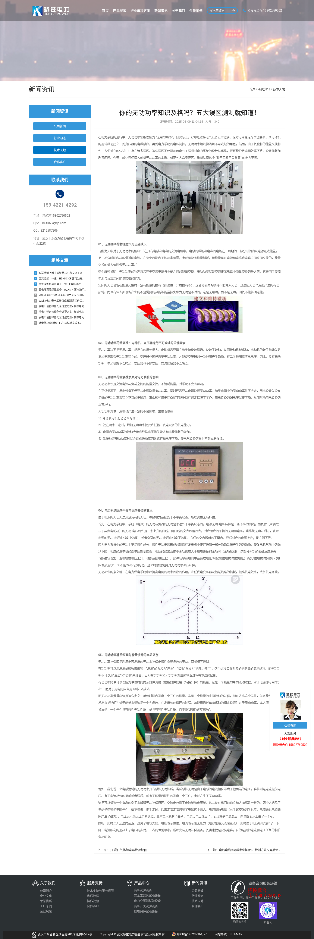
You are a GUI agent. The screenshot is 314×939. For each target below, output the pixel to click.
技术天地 (279, 89)
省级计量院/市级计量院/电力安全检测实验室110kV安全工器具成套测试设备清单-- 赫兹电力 (60, 295)
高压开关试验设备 (146, 906)
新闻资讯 (161, 11)
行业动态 (60, 138)
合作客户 (60, 162)
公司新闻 (60, 126)
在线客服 (290, 725)
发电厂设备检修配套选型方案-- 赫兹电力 (59, 306)
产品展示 (119, 11)
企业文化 (46, 896)
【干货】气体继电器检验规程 (128, 850)
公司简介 (46, 890)
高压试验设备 (143, 890)
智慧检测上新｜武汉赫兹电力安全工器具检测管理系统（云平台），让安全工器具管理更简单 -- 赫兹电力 (60, 273)
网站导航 (221, 934)
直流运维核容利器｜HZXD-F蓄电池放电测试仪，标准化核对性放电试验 (60, 284)
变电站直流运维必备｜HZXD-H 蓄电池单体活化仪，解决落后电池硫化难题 (60, 289)
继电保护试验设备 (146, 911)
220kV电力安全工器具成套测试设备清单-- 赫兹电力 (60, 300)
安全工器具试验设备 (147, 895)
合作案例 (195, 11)
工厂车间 (46, 906)
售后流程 (93, 896)
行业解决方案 (140, 11)
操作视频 (93, 901)
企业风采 (46, 911)
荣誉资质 (46, 901)
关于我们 (178, 11)
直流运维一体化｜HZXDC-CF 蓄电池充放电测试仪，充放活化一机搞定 (60, 278)
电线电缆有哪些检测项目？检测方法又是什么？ (250, 850)
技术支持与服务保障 (100, 890)
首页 (105, 11)
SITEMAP (236, 934)
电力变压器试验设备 (147, 900)
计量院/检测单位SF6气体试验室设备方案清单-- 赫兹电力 (60, 323)
